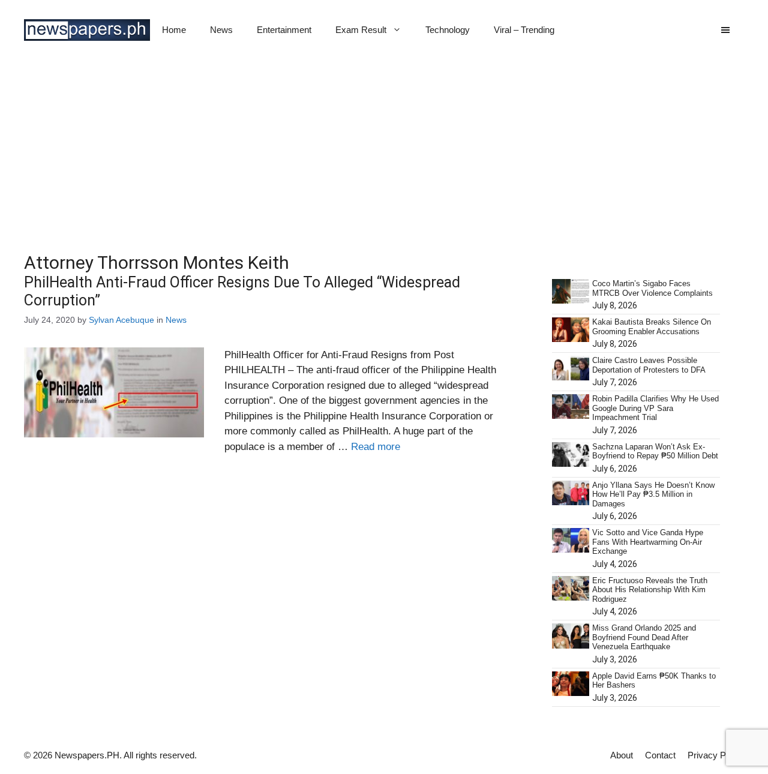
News (221, 30)
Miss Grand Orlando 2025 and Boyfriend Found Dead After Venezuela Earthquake (644, 637)
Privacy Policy (716, 755)
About (621, 755)
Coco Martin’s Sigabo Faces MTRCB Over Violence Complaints (652, 288)
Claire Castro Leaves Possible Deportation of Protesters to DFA (649, 365)
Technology (447, 30)
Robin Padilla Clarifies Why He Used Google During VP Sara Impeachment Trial (655, 408)
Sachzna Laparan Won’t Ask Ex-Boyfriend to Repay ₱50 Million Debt (655, 451)
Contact (660, 755)
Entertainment (284, 30)
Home (174, 30)
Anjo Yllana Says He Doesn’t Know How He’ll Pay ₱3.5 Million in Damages (653, 494)
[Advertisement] (384, 150)
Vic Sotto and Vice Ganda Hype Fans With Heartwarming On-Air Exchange (647, 542)
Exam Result (360, 30)
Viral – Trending (524, 30)
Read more (375, 446)
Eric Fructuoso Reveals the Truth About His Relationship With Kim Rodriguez (649, 590)
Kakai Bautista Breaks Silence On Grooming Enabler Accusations (651, 326)
